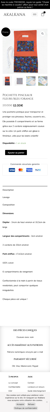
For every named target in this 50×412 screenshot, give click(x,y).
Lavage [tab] (6, 197)
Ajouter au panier (16, 152)
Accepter (20, 404)
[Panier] (43, 14)
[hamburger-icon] (35, 14)
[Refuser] (47, 402)
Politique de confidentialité (25, 408)
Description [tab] (8, 189)
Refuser (31, 404)
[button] (42, 33)
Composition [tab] (9, 204)
